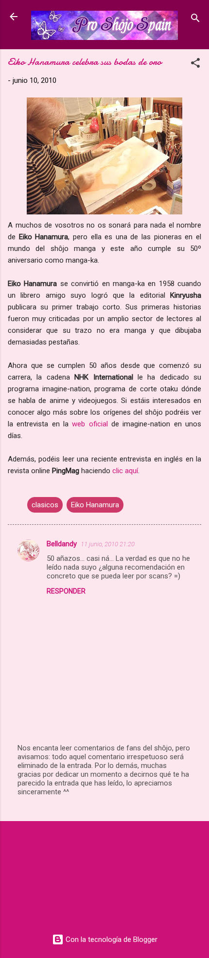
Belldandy (62, 543)
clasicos (45, 504)
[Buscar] (195, 20)
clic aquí (125, 470)
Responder (66, 591)
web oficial (89, 424)
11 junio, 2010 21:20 (108, 544)
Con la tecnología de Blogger (110, 939)
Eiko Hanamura (95, 504)
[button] (195, 64)
